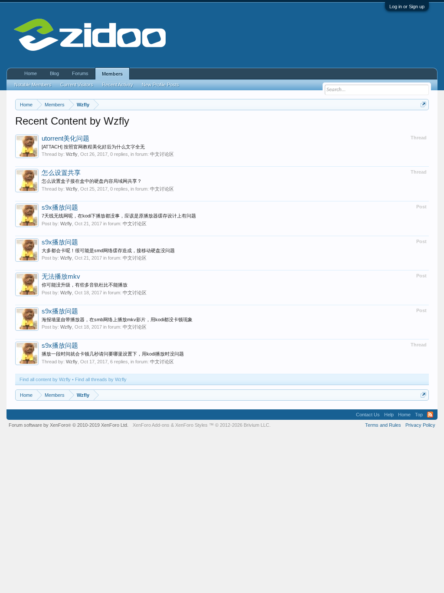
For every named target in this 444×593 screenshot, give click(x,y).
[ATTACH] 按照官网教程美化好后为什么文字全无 (93, 146)
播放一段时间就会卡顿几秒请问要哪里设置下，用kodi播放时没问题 (113, 353)
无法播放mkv (61, 276)
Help (389, 414)
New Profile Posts (160, 84)
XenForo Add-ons (151, 425)
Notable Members (33, 84)
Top (419, 414)
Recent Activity (117, 84)
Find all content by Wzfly (45, 379)
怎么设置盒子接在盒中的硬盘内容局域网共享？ (92, 181)
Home (30, 73)
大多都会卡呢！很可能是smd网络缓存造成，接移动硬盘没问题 (108, 250)
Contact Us (368, 414)
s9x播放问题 (60, 207)
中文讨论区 (162, 154)
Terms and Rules (383, 425)
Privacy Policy (420, 425)
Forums (80, 73)
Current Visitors (76, 84)
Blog (54, 73)
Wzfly (72, 154)
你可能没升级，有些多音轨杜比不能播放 (84, 284)
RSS (430, 415)
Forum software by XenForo (68, 425)
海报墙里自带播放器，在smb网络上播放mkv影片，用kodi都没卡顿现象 (117, 319)
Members (112, 73)
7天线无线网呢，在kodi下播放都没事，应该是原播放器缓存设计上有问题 (119, 215)
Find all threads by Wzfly (101, 379)
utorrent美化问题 (65, 138)
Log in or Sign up (406, 6)
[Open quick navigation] (423, 104)
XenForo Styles (191, 425)
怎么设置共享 (61, 172)
